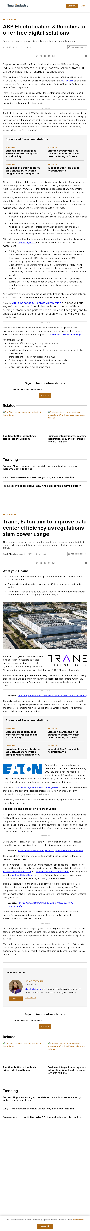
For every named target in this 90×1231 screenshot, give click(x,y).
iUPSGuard (67, 80)
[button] (4, 6)
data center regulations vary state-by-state (36, 787)
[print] (86, 56)
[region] (45, 1223)
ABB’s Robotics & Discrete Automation (36, 302)
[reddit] (49, 56)
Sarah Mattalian (10, 554)
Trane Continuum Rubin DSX (17, 871)
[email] (53, 56)
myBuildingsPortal (27, 242)
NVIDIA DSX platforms (22, 875)
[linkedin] (41, 56)
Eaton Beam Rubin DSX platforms (52, 871)
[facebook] (36, 56)
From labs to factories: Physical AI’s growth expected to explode (50, 850)
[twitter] (45, 56)
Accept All (45, 1226)
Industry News (9, 19)
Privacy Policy (78, 1220)
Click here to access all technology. (63, 334)
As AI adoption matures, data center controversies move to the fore (52, 695)
